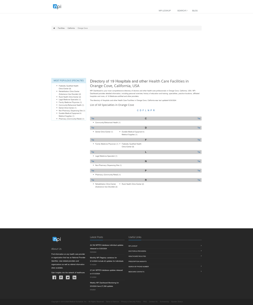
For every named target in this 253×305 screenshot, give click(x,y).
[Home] (54, 28)
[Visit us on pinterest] (61, 277)
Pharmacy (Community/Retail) (70, 118)
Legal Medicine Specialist (68, 99)
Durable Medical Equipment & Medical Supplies (70, 114)
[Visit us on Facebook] (54, 277)
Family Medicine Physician (69, 102)
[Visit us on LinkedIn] (74, 277)
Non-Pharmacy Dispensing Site (71, 110)
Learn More (56, 16)
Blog (195, 10)
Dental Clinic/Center (66, 108)
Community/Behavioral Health (70, 105)
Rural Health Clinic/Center (68, 97)
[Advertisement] (126, 54)
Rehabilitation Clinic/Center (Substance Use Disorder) (69, 92)
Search (181, 10)
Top (199, 118)
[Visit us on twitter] (68, 277)
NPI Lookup (165, 10)
